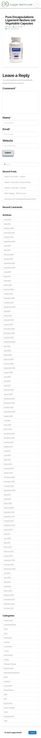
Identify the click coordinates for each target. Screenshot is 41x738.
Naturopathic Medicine (11, 672)
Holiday (6, 659)
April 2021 (7, 385)
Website (8, 140)
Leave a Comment (13, 29)
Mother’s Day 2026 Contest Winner (17, 182)
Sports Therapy (9, 707)
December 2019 (9, 433)
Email (6, 129)
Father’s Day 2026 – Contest (14, 177)
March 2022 (8, 355)
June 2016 (7, 577)
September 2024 (9, 267)
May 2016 (7, 582)
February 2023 (9, 320)
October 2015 (9, 608)
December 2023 (9, 298)
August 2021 (8, 372)
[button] (36, 4)
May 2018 (7, 494)
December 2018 (9, 477)
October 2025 (9, 237)
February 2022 (9, 359)
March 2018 (8, 503)
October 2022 (9, 337)
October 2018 (9, 486)
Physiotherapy (9, 690)
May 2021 (7, 381)
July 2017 (7, 534)
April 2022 (7, 350)
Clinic (6, 633)
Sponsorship (8, 703)
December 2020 (9, 398)
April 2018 (7, 499)
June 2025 (7, 246)
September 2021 (9, 368)
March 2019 (8, 464)
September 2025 (9, 241)
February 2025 (9, 254)
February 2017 (9, 551)
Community (8, 638)
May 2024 (7, 276)
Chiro (6, 629)
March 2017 (8, 547)
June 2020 (7, 425)
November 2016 (9, 560)
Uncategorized (9, 716)
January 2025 (8, 259)
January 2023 (8, 324)
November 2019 (9, 438)
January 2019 (8, 473)
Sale (5, 699)
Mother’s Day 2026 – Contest (15, 188)
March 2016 (8, 591)
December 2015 (9, 599)
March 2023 (8, 315)
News (6, 677)
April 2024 (7, 281)
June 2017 (7, 538)
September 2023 (9, 307)
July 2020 (7, 420)
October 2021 (9, 363)
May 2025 (7, 250)
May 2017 (7, 543)
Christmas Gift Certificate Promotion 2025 (20, 199)
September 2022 (9, 342)
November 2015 (9, 604)
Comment (9, 88)
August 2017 (8, 529)
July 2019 (7, 451)
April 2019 (7, 459)
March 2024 (8, 285)
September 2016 (9, 569)
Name (7, 117)
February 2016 (9, 595)
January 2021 (8, 394)
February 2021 (9, 390)
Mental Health (9, 668)
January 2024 (8, 294)
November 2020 (9, 403)
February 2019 (9, 468)
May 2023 (7, 311)
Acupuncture (8, 620)
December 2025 (9, 233)
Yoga (5, 720)
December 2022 (9, 329)
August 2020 (8, 416)
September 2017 (9, 525)
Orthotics (7, 681)
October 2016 (9, 564)
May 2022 (7, 346)
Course (6, 651)
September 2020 (9, 411)
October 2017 (9, 521)
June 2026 (7, 219)
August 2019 (8, 446)
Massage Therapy (10, 664)
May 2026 (7, 224)
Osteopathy (8, 686)
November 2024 (9, 263)
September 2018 (9, 490)
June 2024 (7, 272)
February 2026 (9, 228)
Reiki (5, 694)
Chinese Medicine (10, 624)
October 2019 (9, 442)
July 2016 (7, 573)
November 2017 (9, 516)
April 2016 (7, 586)
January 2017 (8, 556)
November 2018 (9, 481)
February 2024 (9, 289)
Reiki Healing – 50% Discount (15, 193)
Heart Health (8, 655)
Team (6, 712)
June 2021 (7, 377)
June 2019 (7, 455)
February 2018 (9, 508)
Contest (7, 642)
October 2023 (9, 302)
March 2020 (8, 429)
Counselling (8, 646)
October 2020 (9, 407)
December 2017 (9, 512)
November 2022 (9, 333)
